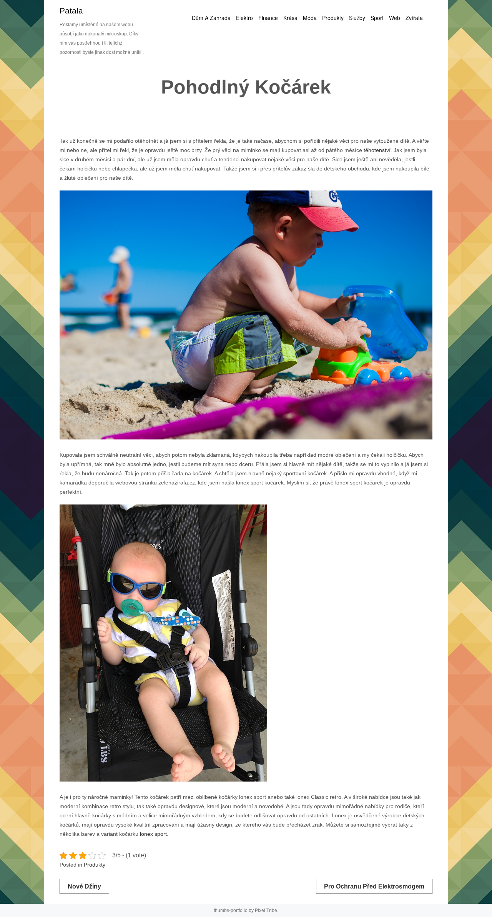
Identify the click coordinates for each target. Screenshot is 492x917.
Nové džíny (84, 886)
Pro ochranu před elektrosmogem (374, 886)
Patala (71, 10)
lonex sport (153, 834)
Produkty (94, 865)
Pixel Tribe (266, 910)
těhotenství (376, 150)
